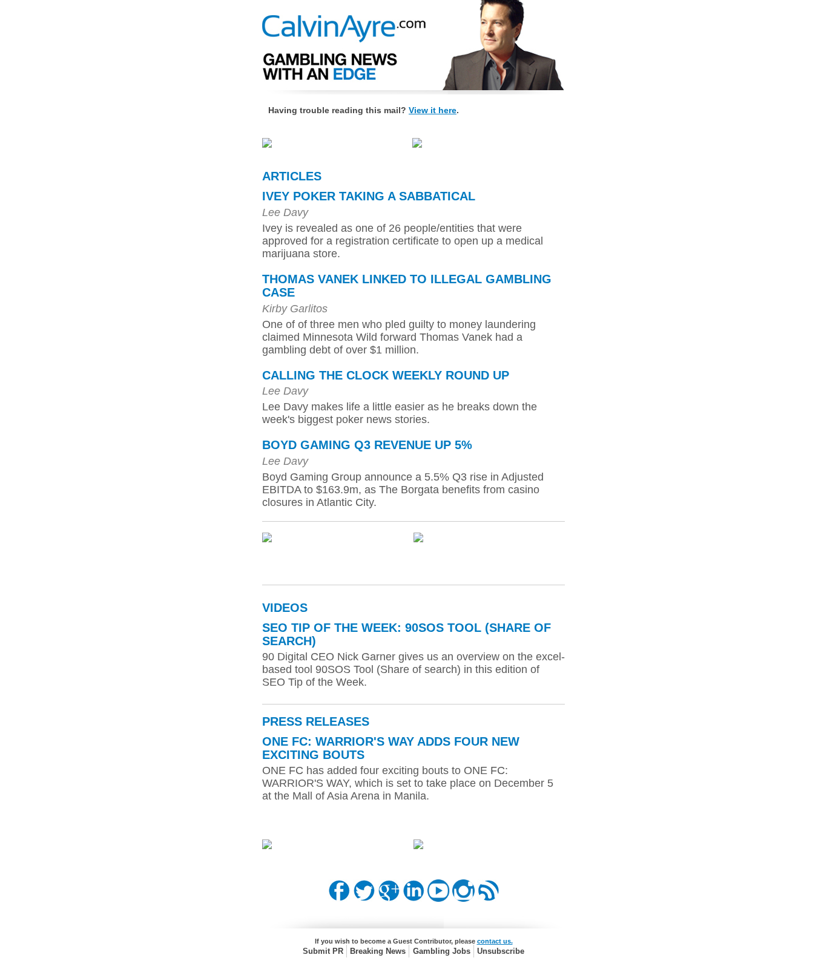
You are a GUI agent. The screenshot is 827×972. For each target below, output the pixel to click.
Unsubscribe (500, 951)
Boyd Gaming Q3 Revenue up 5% (367, 445)
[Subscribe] (488, 898)
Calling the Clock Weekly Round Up (385, 375)
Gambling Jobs (441, 951)
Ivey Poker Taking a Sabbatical (368, 196)
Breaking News (378, 951)
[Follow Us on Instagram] (463, 898)
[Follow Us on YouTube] (438, 898)
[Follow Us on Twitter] (364, 898)
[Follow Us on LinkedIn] (414, 898)
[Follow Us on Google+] (389, 898)
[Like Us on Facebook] (339, 898)
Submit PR (323, 951)
